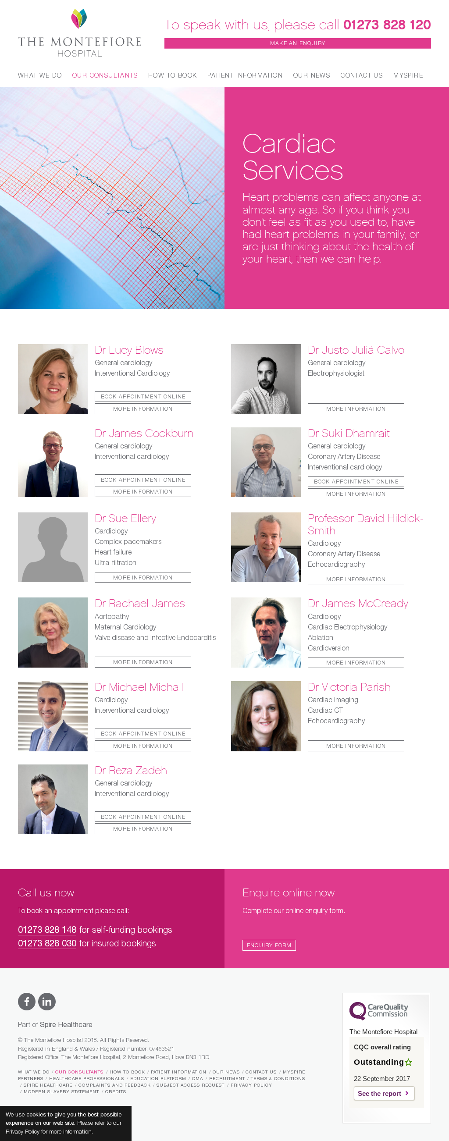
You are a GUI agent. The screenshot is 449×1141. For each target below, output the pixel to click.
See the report (379, 1093)
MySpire (408, 76)
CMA (197, 1079)
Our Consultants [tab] (105, 76)
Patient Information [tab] (245, 76)
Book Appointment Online (143, 397)
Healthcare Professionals (86, 1079)
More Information (143, 409)
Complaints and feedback (114, 1085)
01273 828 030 (47, 944)
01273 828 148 (47, 930)
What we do (34, 1072)
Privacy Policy (251, 1085)
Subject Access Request (190, 1085)
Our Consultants (79, 1072)
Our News (311, 76)
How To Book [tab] (172, 76)
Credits (115, 1092)
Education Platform (158, 1079)
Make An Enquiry (297, 43)
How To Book (127, 1072)
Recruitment (227, 1079)
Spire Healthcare (48, 1085)
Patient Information (179, 1072)
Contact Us (362, 76)
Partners (30, 1079)
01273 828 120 (387, 24)
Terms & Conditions (278, 1079)
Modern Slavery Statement (61, 1092)
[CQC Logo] (378, 1018)
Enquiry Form (269, 946)
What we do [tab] (40, 76)
